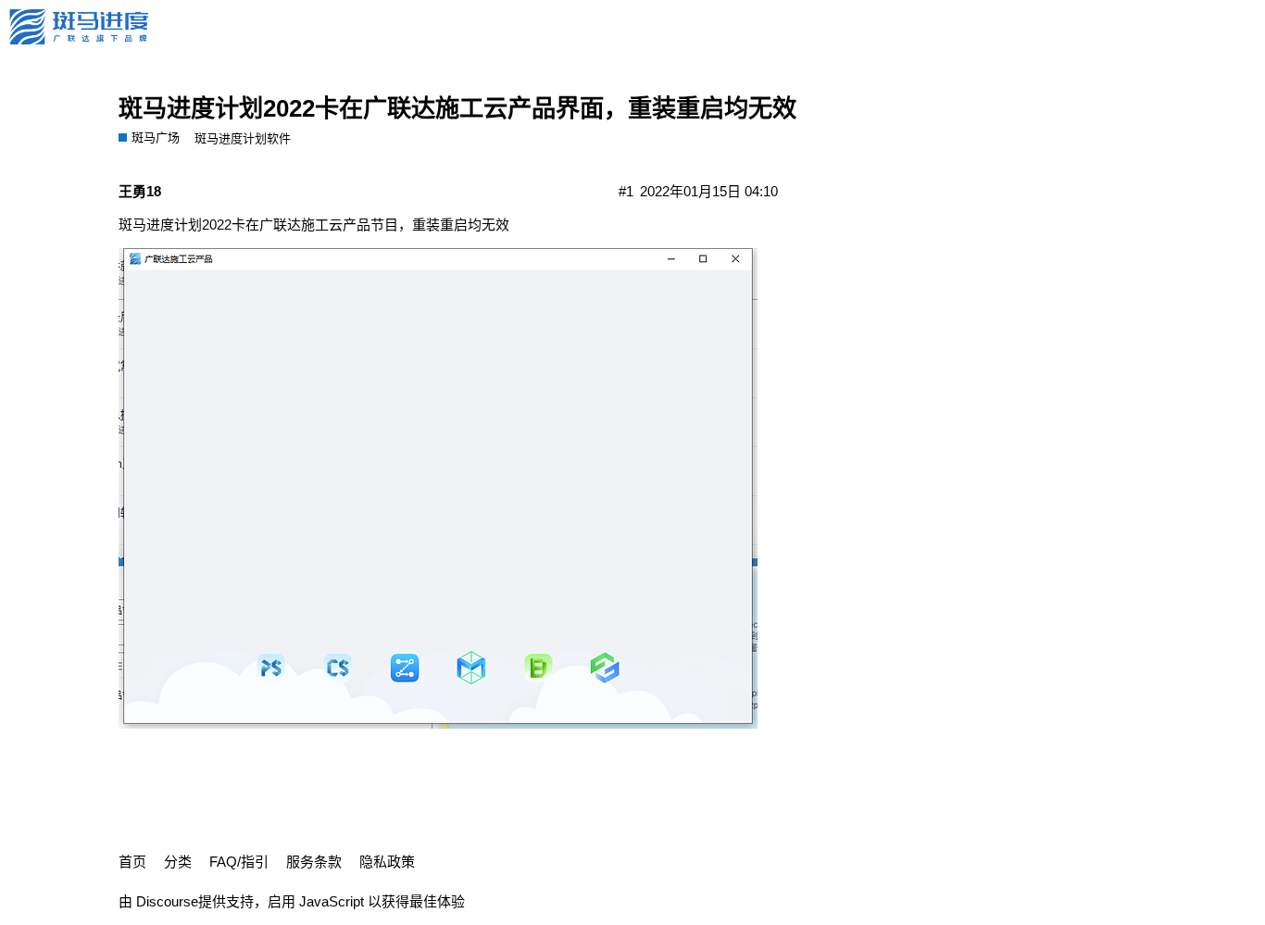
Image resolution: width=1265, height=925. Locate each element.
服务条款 (314, 861)
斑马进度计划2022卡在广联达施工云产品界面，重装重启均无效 (457, 108)
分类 (178, 861)
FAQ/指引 (239, 861)
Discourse (167, 901)
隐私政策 (387, 861)
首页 (132, 861)
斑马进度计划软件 (242, 138)
